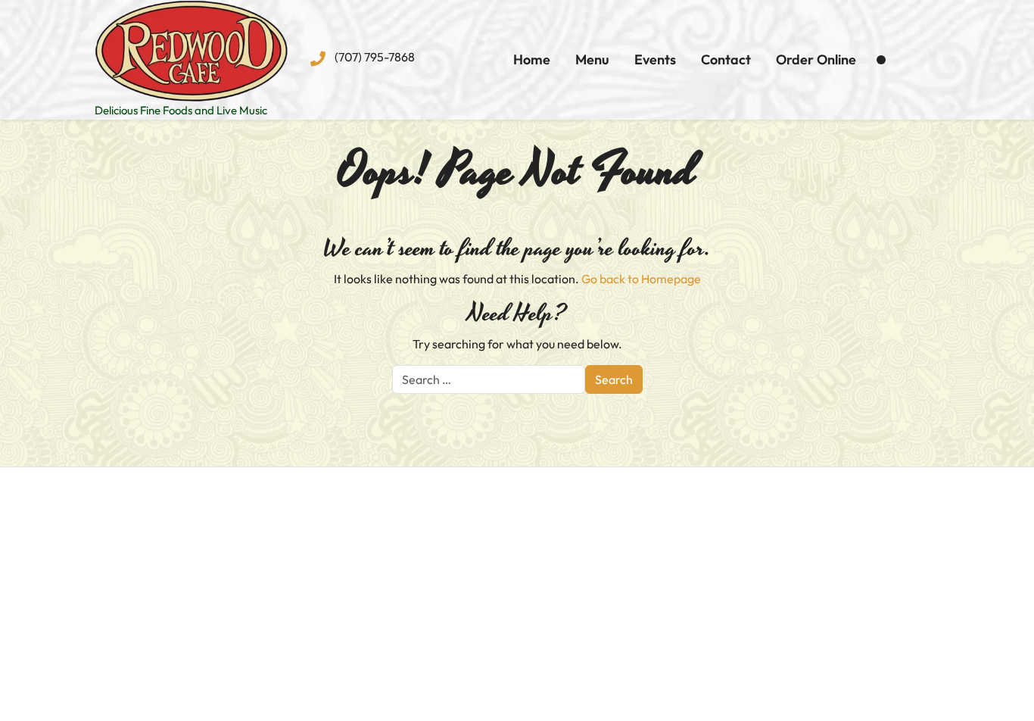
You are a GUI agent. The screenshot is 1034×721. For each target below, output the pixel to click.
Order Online (816, 59)
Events (655, 59)
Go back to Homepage (641, 278)
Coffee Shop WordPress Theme (557, 700)
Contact (726, 59)
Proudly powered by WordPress (382, 700)
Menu (592, 59)
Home (531, 59)
